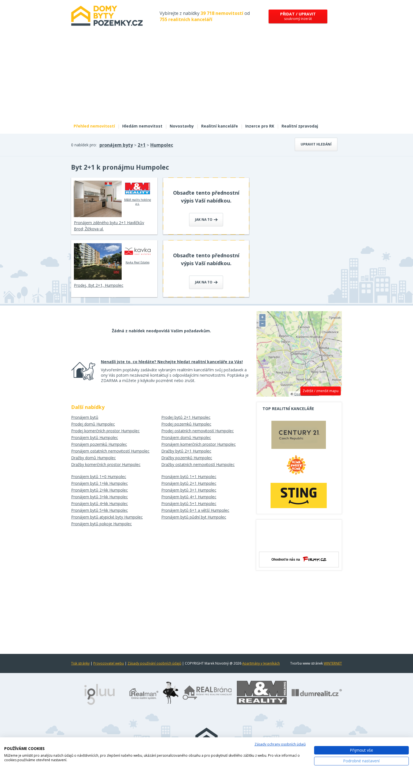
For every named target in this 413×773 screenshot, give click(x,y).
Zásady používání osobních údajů (154, 663)
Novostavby (182, 126)
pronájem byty (116, 145)
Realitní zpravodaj (300, 126)
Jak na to (204, 219)
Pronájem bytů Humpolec (94, 437)
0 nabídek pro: (84, 144)
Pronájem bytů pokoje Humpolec (101, 523)
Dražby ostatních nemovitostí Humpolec (198, 464)
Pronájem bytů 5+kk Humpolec (99, 510)
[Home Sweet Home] (298, 467)
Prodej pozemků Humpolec (186, 424)
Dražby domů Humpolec (93, 457)
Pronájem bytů (84, 417)
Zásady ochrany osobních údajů (280, 744)
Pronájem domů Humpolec (186, 437)
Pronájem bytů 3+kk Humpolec (99, 496)
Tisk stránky (80, 663)
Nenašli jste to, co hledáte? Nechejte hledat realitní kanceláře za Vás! (172, 361)
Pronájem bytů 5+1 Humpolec (188, 503)
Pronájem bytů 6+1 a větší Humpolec (195, 510)
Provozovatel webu (108, 663)
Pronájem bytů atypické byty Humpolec (107, 517)
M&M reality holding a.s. (137, 202)
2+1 (142, 145)
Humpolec (161, 145)
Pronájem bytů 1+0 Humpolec (98, 476)
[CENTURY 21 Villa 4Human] (298, 436)
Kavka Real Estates (137, 262)
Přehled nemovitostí (94, 126)
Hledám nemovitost (142, 126)
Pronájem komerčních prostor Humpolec (198, 444)
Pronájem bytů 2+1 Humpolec (188, 483)
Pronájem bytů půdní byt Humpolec (193, 517)
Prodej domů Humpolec (93, 424)
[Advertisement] (206, 78)
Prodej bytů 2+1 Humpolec (185, 417)
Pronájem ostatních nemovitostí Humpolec (110, 451)
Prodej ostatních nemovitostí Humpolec (197, 430)
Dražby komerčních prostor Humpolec (105, 464)
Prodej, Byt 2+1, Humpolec (98, 285)
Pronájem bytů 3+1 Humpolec (188, 490)
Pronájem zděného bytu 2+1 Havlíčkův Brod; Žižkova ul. (109, 225)
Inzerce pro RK (259, 126)
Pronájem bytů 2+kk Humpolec (99, 490)
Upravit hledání (316, 144)
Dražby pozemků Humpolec (186, 457)
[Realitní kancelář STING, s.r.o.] (298, 495)
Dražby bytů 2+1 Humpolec (186, 451)
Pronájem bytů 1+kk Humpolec (99, 483)
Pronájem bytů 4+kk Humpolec (99, 503)
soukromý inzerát (298, 16)
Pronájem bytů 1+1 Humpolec (188, 476)
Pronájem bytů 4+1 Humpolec (188, 496)
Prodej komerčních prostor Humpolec (105, 430)
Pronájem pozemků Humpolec (99, 444)
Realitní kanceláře (219, 126)
